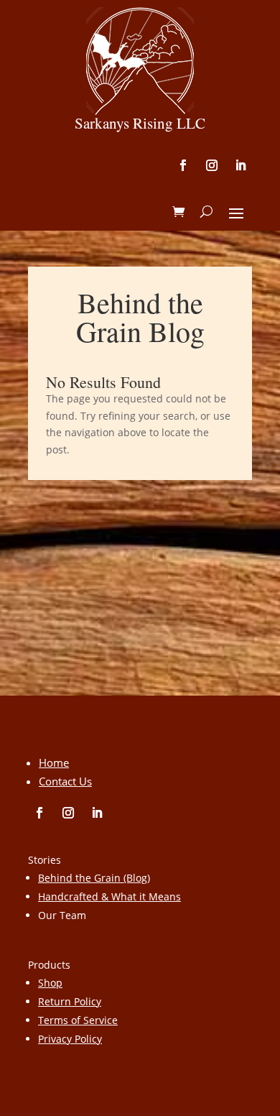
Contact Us (65, 781)
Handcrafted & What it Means (109, 896)
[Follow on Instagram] (211, 165)
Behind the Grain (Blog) (94, 878)
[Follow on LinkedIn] (240, 165)
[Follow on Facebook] (183, 165)
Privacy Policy (70, 1039)
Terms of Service (78, 1020)
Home (54, 762)
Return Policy (69, 1001)
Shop (50, 983)
